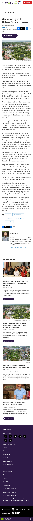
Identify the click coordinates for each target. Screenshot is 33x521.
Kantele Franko (6, 372)
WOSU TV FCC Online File (9, 495)
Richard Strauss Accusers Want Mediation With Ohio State (14, 404)
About (4, 468)
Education (9, 12)
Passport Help (6, 485)
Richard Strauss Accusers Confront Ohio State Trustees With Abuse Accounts (15, 283)
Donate (28, 2)
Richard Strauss (18, 214)
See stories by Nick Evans (18, 247)
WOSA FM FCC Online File (9, 492)
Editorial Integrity (7, 471)
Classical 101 (6, 454)
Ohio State (9, 218)
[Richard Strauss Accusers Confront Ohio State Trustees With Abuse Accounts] (16, 269)
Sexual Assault (20, 218)
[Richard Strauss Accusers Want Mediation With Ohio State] (16, 391)
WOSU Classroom (7, 461)
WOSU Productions (8, 464)
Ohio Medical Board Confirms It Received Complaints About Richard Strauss (16, 368)
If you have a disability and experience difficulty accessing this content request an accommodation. (16, 499)
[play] (2, 519)
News (8, 214)
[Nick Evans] (5, 236)
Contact (5, 478)
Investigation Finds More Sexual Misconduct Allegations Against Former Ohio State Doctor (14, 325)
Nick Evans (5, 27)
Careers (5, 475)
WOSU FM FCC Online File (9, 488)
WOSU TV (5, 457)
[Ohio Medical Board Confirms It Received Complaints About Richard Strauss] (16, 353)
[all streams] (31, 519)
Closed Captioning (7, 481)
